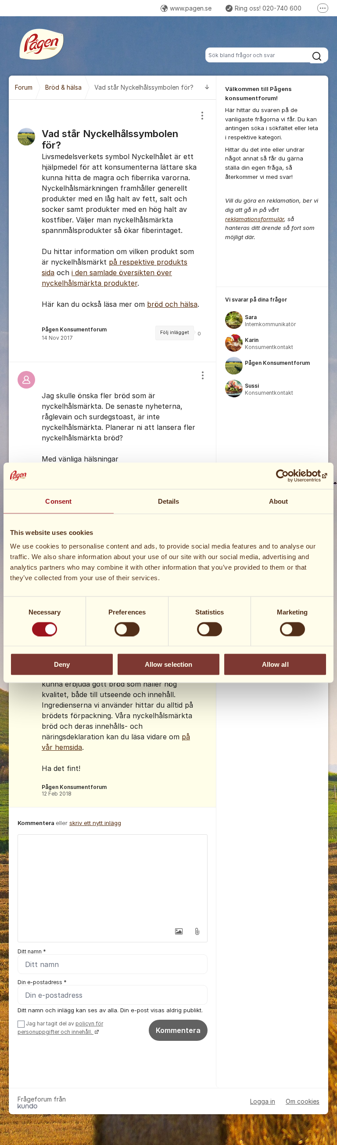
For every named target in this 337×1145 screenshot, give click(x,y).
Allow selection (169, 664)
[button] (178, 931)
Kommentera (178, 1030)
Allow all (275, 664)
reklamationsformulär (254, 218)
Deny (62, 664)
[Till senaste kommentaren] (207, 88)
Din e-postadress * (42, 982)
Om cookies (302, 1101)
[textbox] (112, 879)
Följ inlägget (174, 332)
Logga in (262, 1101)
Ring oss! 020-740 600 (268, 8)
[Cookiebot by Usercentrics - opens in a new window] (288, 475)
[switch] (127, 629)
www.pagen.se (191, 8)
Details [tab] (168, 501)
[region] (112, 231)
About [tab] (278, 501)
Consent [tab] (58, 501)
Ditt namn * (32, 951)
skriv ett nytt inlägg (95, 822)
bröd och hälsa (172, 304)
